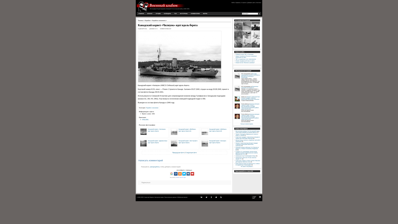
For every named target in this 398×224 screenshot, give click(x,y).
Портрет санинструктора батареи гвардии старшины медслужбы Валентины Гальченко (250, 98)
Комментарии (195, 13)
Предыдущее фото (178, 152)
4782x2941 (145, 119)
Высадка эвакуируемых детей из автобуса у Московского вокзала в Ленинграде (250, 75)
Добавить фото (251, 2)
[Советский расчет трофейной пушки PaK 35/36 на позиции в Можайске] (255, 38)
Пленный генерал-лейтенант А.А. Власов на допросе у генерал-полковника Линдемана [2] (247, 148)
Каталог (149, 13)
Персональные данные (170, 197)
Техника (140, 20)
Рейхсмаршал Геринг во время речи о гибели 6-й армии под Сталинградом (248, 164)
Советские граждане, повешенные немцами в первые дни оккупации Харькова (248, 137)
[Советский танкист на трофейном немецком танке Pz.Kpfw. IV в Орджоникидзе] (255, 47)
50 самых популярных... (247, 166)
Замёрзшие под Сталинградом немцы (246, 155)
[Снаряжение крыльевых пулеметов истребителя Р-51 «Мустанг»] (247, 38)
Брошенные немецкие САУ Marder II (249, 87)
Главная (141, 13)
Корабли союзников (159, 20)
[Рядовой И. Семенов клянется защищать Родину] (255, 30)
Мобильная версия (182, 197)
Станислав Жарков (149, 197)
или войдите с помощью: (184, 170)
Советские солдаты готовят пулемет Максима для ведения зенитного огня (248, 161)
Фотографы (184, 13)
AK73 (156, 28)
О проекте (243, 2)
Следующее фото (191, 152)
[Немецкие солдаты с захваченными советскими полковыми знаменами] (238, 38)
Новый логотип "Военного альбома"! (245, 62)
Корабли (147, 20)
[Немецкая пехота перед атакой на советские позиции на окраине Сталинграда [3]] (247, 47)
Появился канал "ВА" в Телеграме (245, 54)
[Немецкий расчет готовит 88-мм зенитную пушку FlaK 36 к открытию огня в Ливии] (238, 30)
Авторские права (159, 197)
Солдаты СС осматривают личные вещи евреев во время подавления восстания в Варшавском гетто (247, 153)
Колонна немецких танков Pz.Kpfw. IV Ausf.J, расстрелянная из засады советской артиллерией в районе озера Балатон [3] (250, 106)
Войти (233, 2)
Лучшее (158, 13)
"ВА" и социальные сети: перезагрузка (246, 59)
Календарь (167, 13)
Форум (205, 13)
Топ (175, 13)
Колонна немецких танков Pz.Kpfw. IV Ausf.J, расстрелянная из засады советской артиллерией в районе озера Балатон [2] (250, 117)
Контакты (258, 2)
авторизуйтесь (155, 167)
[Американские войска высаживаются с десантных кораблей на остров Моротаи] (238, 47)
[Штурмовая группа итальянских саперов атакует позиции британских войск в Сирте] (247, 30)
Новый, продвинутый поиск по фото (245, 60)
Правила (238, 2)
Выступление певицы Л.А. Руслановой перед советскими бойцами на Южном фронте (247, 131)
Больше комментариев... (247, 124)
